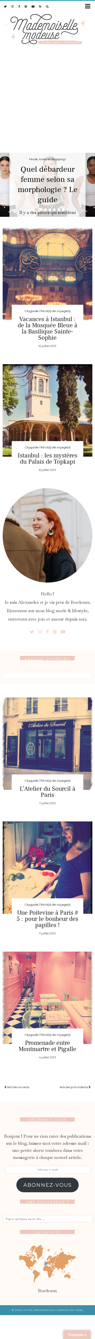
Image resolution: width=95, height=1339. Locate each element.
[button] (89, 6)
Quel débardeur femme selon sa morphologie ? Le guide (48, 184)
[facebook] (19, 6)
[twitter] (5, 6)
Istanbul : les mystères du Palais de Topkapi (47, 458)
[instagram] (12, 6)
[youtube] (33, 6)
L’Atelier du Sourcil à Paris (47, 792)
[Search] (47, 6)
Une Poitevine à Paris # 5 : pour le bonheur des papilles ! (47, 919)
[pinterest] (26, 6)
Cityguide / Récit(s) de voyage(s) (47, 311)
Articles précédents (74, 1087)
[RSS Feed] (40, 6)
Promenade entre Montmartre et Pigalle (47, 1046)
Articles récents (17, 1087)
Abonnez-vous (47, 1185)
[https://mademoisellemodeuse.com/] (47, 28)
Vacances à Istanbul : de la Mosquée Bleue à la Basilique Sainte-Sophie (47, 328)
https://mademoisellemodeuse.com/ (53, 1310)
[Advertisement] (47, 102)
